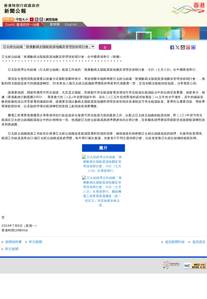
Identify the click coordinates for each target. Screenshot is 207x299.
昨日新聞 (35, 242)
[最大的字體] (41, 19)
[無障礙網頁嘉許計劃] (171, 264)
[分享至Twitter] (177, 47)
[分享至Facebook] (172, 47)
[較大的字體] (37, 19)
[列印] (193, 47)
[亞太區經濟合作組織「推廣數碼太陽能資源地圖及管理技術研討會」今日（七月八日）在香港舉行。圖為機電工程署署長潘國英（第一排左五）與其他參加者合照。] (102, 205)
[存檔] (188, 47)
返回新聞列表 (175, 242)
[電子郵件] (183, 47)
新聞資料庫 (13, 242)
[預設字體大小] (32, 19)
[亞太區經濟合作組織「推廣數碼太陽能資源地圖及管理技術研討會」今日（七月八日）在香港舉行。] (102, 171)
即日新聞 (11, 249)
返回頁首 (198, 242)
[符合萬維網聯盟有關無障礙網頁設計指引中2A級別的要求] (195, 266)
